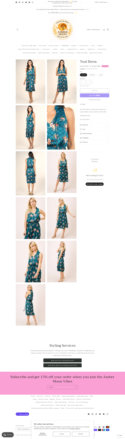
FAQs (91, 396)
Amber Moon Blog (60, 405)
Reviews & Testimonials (84, 399)
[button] (17, 29)
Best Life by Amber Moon (75, 405)
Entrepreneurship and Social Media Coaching (45, 408)
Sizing (35, 399)
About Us (48, 396)
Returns (58, 399)
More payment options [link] (95, 99)
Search (33, 396)
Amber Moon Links (82, 396)
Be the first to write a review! (94, 184)
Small (84, 75)
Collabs (62, 408)
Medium (93, 75)
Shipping (82, 69)
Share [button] (83, 104)
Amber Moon (23, 435)
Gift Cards (71, 402)
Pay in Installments (82, 402)
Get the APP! (56, 396)
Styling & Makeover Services (44, 402)
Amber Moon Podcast (47, 405)
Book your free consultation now (62, 360)
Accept (61, 434)
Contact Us (40, 396)
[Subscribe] (76, 387)
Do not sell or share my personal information (80, 408)
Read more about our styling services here (62, 365)
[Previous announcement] (44, 2)
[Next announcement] (80, 2)
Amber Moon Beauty (60, 402)
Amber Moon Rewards (68, 396)
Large (101, 75)
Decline (80, 434)
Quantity (82, 79)
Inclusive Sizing (43, 399)
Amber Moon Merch (69, 399)
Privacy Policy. (75, 428)
